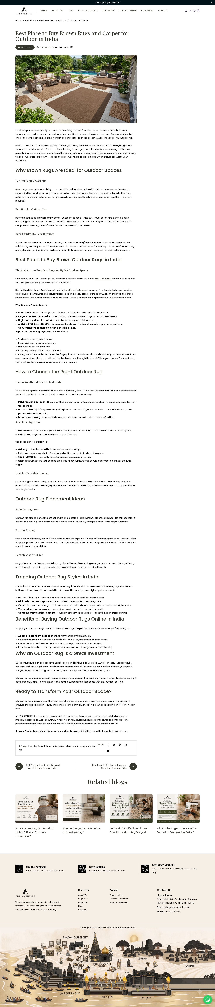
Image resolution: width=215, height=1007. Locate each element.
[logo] (24, 10)
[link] (36, 808)
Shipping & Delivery (119, 902)
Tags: (24, 746)
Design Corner (128, 10)
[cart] (198, 10)
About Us (82, 895)
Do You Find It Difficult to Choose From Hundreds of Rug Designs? (128, 830)
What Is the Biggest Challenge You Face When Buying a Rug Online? (177, 830)
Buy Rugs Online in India (46, 746)
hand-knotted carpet (76, 290)
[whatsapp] (126, 745)
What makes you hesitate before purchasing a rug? (81, 830)
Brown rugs (21, 189)
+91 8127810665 (173, 911)
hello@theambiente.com (177, 907)
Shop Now (58, 10)
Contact (163, 10)
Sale (71, 10)
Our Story (147, 10)
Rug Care (82, 902)
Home (43, 10)
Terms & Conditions (119, 898)
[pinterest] (120, 745)
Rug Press (108, 10)
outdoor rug (25, 390)
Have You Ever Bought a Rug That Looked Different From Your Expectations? (34, 832)
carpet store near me (70, 746)
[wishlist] (194, 10)
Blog (30, 746)
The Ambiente (103, 278)
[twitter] (114, 745)
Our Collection (88, 10)
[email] (108, 751)
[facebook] (108, 745)
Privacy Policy (116, 895)
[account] (190, 10)
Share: (100, 746)
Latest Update (25, 47)
